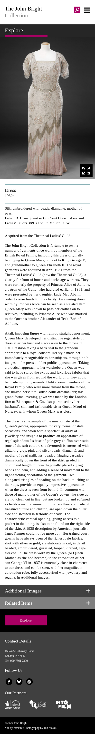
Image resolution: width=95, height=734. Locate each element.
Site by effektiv (13, 728)
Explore (26, 620)
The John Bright (23, 12)
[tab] (47, 591)
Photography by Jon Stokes (41, 728)
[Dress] (47, 108)
